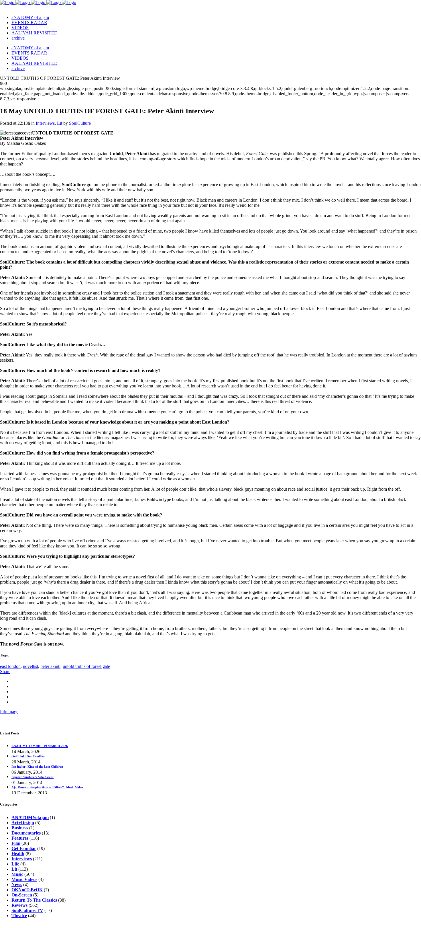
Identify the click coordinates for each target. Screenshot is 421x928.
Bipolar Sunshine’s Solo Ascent (32, 777)
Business (19, 827)
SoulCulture (80, 123)
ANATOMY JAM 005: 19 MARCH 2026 (39, 746)
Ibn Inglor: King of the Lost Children (37, 766)
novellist (30, 666)
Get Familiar (23, 848)
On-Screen (21, 894)
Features (19, 838)
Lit (59, 123)
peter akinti (50, 666)
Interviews (45, 123)
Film (15, 843)
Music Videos (24, 879)
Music (17, 874)
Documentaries (26, 832)
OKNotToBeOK (27, 889)
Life (15, 863)
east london (10, 666)
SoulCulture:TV (27, 910)
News (16, 884)
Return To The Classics (34, 900)
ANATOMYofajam (30, 817)
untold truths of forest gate (86, 666)
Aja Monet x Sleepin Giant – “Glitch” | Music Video (47, 787)
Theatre (19, 915)
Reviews (19, 905)
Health (17, 853)
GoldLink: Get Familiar (28, 756)
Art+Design (22, 822)
